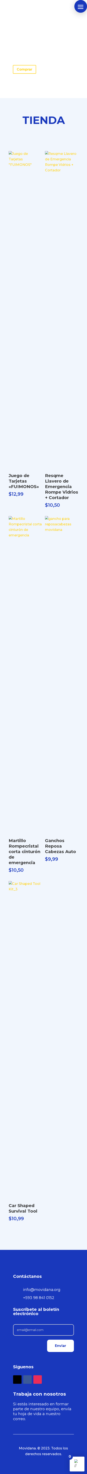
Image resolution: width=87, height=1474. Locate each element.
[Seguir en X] (17, 1379)
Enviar (60, 1346)
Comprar (24, 69)
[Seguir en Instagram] (37, 1379)
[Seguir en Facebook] (27, 1379)
